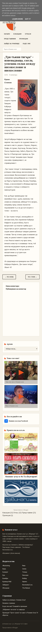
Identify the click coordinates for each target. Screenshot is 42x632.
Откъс (15, 512)
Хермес (24, 582)
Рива (23, 566)
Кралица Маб (6, 582)
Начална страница (8, 603)
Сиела (24, 569)
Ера (3, 575)
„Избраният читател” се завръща (13, 609)
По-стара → (32, 277)
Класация (6, 512)
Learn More (17, 19)
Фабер (24, 578)
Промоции (23, 39)
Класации (17, 34)
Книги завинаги (16, 547)
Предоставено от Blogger (10, 627)
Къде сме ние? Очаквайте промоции (14, 606)
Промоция (6, 515)
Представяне (27, 512)
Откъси (28, 34)
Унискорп (25, 575)
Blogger (26, 510)
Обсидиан (5, 588)
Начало (7, 34)
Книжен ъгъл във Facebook (17, 421)
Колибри (5, 578)
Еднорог (5, 572)
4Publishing (6, 566)
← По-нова (9, 277)
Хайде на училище (11, 44)
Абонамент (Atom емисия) (11, 553)
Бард (4, 569)
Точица (24, 572)
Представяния (10, 39)
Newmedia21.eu (7, 550)
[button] (21, 372)
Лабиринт (5, 585)
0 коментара (13, 75)
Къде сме (26, 44)
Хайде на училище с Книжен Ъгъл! (14, 600)
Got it (28, 19)
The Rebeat (26, 547)
